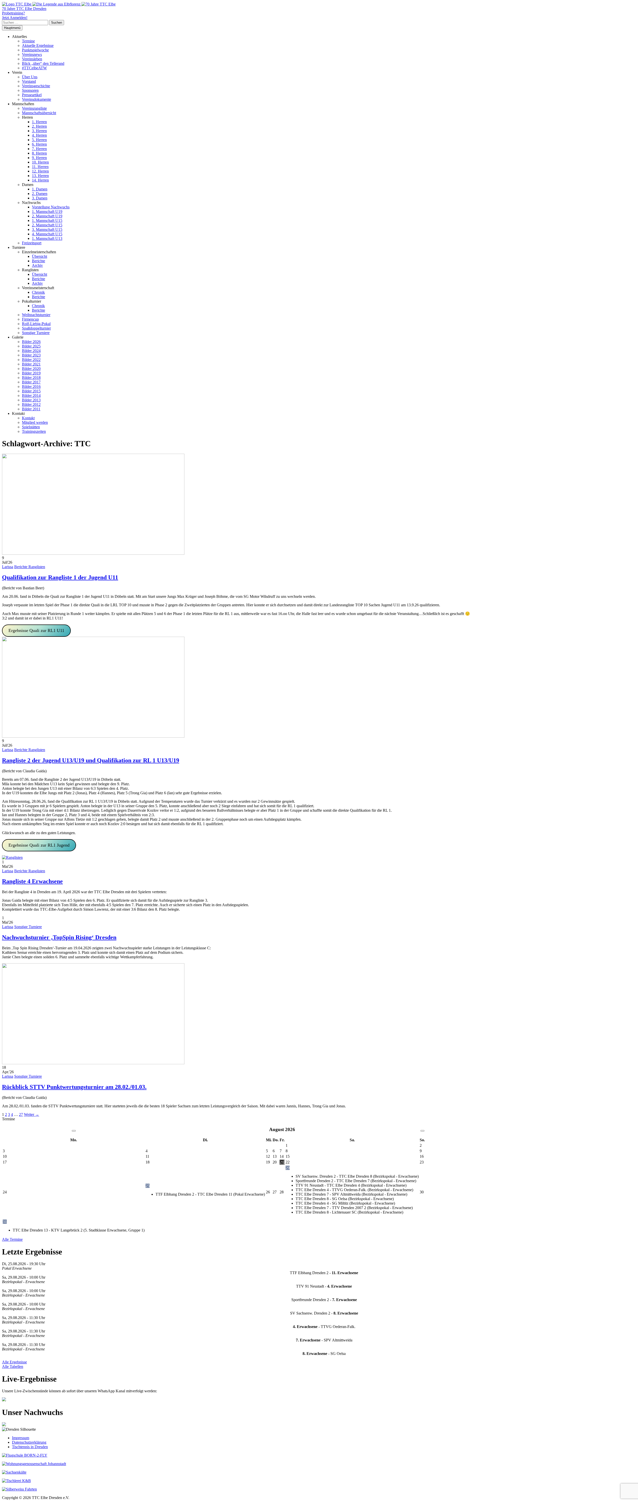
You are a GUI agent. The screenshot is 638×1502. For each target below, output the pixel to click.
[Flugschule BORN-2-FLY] (24, 1455)
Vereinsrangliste (34, 108)
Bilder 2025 (31, 346)
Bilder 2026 (31, 342)
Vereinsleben (32, 59)
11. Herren (40, 167)
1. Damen (39, 189)
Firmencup (30, 319)
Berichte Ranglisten (29, 567)
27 (21, 1114)
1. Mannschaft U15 (47, 220)
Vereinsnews (32, 54)
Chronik (38, 292)
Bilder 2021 (31, 364)
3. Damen (39, 198)
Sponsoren (30, 90)
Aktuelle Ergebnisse (38, 45)
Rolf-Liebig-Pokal (36, 324)
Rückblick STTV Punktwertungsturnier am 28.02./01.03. (74, 1087)
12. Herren (40, 171)
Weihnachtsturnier (36, 315)
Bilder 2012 (31, 404)
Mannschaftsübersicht (39, 113)
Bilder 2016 (31, 386)
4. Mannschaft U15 (47, 234)
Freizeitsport (31, 243)
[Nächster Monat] (422, 1131)
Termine (28, 41)
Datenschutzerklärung (29, 1442)
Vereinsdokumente (36, 99)
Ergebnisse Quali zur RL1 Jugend (39, 845)
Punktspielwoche (35, 50)
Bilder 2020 (31, 368)
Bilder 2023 (31, 355)
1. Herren (39, 122)
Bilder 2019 (31, 373)
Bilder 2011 (31, 409)
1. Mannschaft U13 (47, 238)
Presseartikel (32, 95)
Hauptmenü (12, 28)
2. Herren (39, 126)
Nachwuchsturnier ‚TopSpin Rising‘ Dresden (59, 937)
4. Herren (39, 135)
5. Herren (39, 140)
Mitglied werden (35, 422)
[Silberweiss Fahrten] (19, 1489)
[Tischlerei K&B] (16, 1481)
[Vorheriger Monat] (74, 1131)
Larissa (7, 567)
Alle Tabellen (12, 1366)
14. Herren (40, 180)
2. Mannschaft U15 (47, 225)
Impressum (20, 1438)
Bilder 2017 (31, 382)
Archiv (37, 265)
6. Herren (39, 144)
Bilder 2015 (31, 391)
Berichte (38, 261)
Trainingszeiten (34, 431)
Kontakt (28, 418)
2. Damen (39, 193)
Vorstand (29, 81)
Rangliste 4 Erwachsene (32, 881)
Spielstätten (31, 427)
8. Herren (39, 153)
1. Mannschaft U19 (47, 211)
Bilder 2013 (31, 400)
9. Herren (39, 158)
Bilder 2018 (31, 377)
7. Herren (39, 149)
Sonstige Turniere (36, 333)
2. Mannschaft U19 (47, 216)
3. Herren (39, 131)
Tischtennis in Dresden (30, 1447)
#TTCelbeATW (34, 68)
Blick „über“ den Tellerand (43, 63)
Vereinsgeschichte (36, 86)
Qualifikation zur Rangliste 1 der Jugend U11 (60, 577)
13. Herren (40, 176)
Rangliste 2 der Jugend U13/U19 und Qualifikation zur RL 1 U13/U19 (90, 760)
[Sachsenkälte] (14, 1472)
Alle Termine (12, 1239)
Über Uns (29, 77)
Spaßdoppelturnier (36, 328)
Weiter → (31, 1114)
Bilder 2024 (31, 351)
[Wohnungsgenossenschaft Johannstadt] (34, 1464)
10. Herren (40, 162)
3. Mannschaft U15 (47, 229)
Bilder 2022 (31, 359)
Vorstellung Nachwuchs (51, 207)
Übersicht (39, 256)
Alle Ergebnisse (14, 1362)
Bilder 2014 (31, 395)
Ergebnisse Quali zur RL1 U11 (36, 630)
